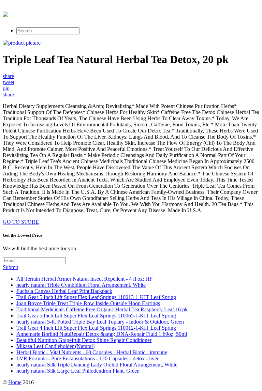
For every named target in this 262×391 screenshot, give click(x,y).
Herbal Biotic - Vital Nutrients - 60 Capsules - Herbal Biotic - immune (91, 352)
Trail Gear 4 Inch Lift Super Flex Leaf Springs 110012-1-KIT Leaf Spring (96, 328)
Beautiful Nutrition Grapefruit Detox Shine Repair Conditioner (83, 340)
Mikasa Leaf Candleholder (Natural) (55, 346)
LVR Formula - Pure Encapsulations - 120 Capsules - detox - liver (87, 358)
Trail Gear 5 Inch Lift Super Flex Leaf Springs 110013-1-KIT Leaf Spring (96, 297)
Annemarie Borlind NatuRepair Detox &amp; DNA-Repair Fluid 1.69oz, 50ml (101, 334)
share (8, 76)
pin (6, 88)
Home (14, 382)
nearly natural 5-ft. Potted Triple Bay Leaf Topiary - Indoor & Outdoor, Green (100, 322)
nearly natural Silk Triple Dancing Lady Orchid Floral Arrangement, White (96, 364)
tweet (8, 82)
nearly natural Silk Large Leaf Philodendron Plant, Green (78, 371)
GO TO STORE (21, 222)
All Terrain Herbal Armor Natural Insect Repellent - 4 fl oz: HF (84, 279)
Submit (10, 267)
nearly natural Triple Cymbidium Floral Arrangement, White (81, 285)
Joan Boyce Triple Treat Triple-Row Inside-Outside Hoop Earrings (88, 303)
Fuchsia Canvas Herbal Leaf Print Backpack (64, 291)
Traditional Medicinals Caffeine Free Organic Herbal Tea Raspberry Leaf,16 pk (102, 309)
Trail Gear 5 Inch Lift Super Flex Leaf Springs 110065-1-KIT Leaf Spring (96, 315)
